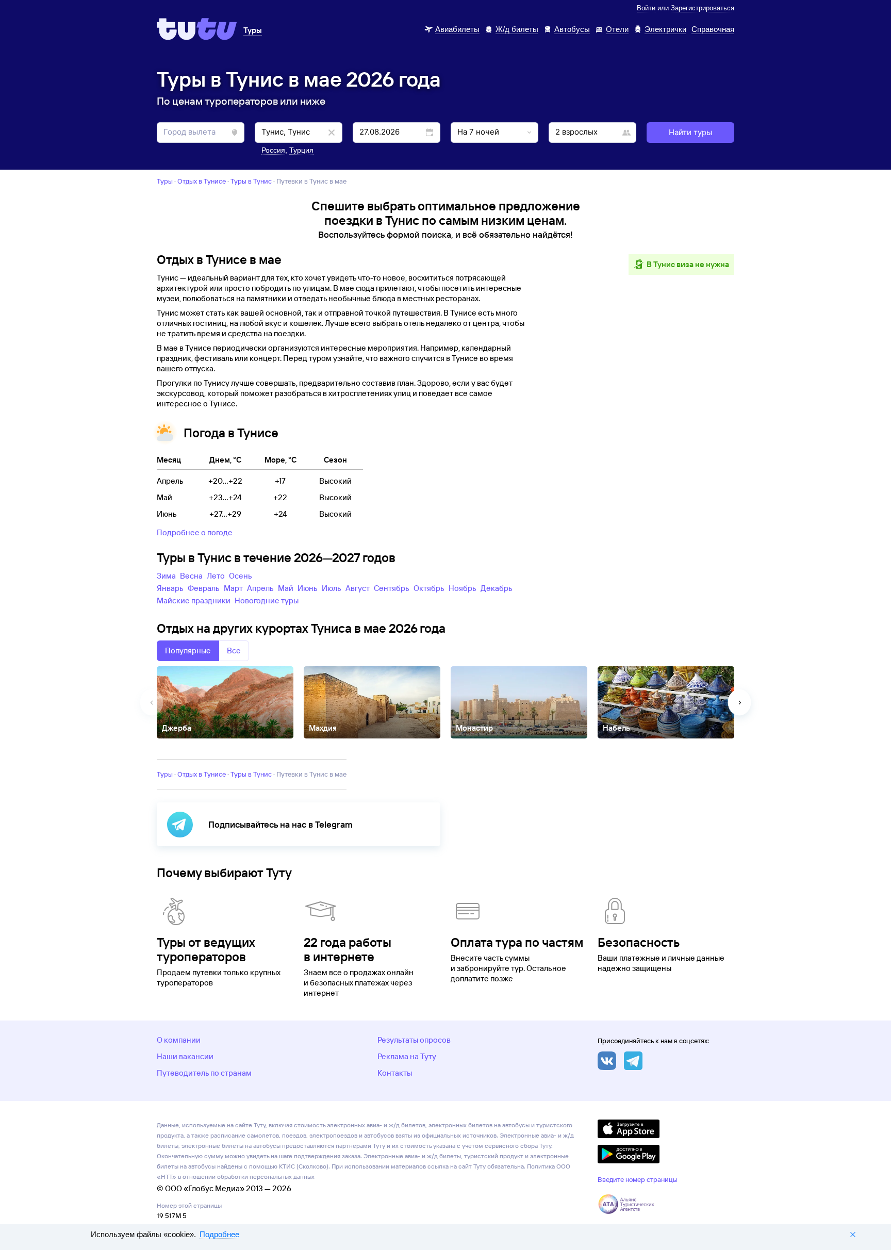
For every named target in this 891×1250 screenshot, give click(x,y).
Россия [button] (273, 150)
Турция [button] (301, 150)
